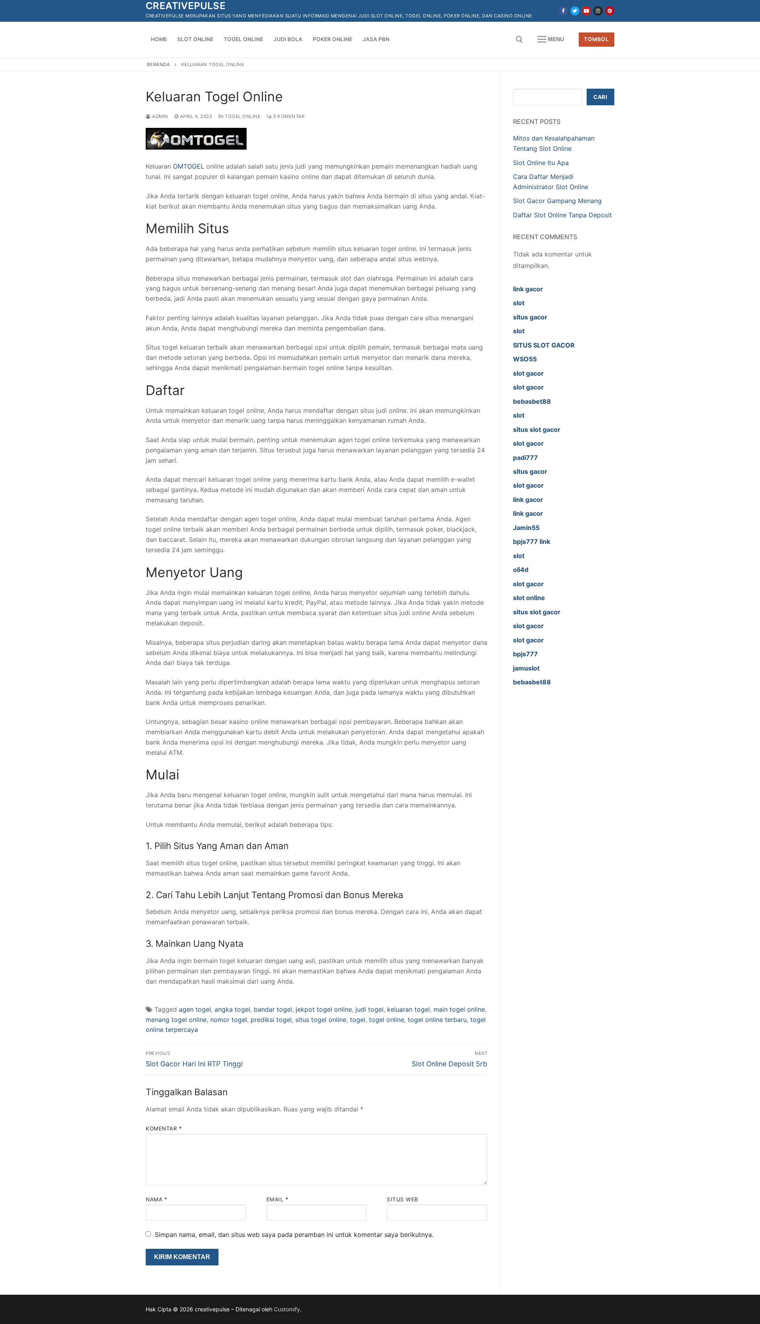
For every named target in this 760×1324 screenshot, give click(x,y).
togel (357, 1020)
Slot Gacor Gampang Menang (557, 201)
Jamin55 (526, 528)
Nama (156, 1199)
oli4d (520, 570)
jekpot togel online (324, 1009)
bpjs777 (525, 654)
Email (277, 1199)
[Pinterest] (609, 10)
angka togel (232, 1009)
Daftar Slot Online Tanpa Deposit (562, 215)
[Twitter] (575, 10)
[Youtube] (586, 10)
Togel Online (242, 116)
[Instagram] (597, 10)
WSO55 (525, 359)
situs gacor (530, 317)
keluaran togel (408, 1009)
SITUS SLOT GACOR (544, 345)
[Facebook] (563, 10)
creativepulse (186, 5)
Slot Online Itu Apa (541, 163)
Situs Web (402, 1199)
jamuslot (526, 668)
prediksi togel (271, 1020)
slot (518, 303)
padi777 (525, 458)
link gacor (528, 289)
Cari (600, 97)
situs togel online (320, 1020)
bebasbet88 (532, 401)
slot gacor (528, 373)
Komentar (164, 1128)
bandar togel (273, 1009)
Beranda (158, 64)
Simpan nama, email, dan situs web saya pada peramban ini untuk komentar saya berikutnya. (294, 1235)
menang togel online (176, 1020)
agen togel (195, 1009)
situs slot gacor (536, 429)
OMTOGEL (188, 166)
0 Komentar (288, 116)
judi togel (369, 1009)
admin (159, 116)
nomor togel (228, 1020)
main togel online (459, 1009)
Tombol (596, 39)
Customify (287, 1309)
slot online (529, 598)
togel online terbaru (437, 1020)
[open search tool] (519, 39)
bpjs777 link (531, 541)
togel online (386, 1020)
